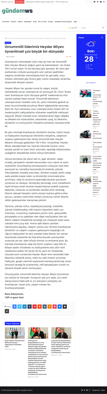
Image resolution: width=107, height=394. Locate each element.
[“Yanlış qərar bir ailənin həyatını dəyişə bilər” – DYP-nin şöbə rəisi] (85, 114)
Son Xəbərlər (91, 83)
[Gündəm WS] (17, 11)
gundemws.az (11, 390)
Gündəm (13, 21)
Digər (75, 21)
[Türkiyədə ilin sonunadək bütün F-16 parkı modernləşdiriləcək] (85, 93)
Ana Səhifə (5, 21)
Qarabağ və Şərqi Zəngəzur (63, 21)
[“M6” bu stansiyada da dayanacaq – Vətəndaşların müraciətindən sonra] (85, 134)
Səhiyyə (50, 21)
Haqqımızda (96, 390)
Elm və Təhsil (42, 21)
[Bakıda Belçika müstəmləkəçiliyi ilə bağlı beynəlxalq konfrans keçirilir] (85, 180)
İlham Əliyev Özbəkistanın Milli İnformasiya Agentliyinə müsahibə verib (15, 344)
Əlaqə (103, 390)
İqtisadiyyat (27, 21)
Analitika (17, 38)
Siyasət (20, 21)
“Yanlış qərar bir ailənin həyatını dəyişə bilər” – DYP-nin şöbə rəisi (97, 117)
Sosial (35, 21)
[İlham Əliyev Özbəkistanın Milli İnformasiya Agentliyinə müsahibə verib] (15, 333)
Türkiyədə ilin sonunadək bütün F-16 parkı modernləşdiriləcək (97, 97)
